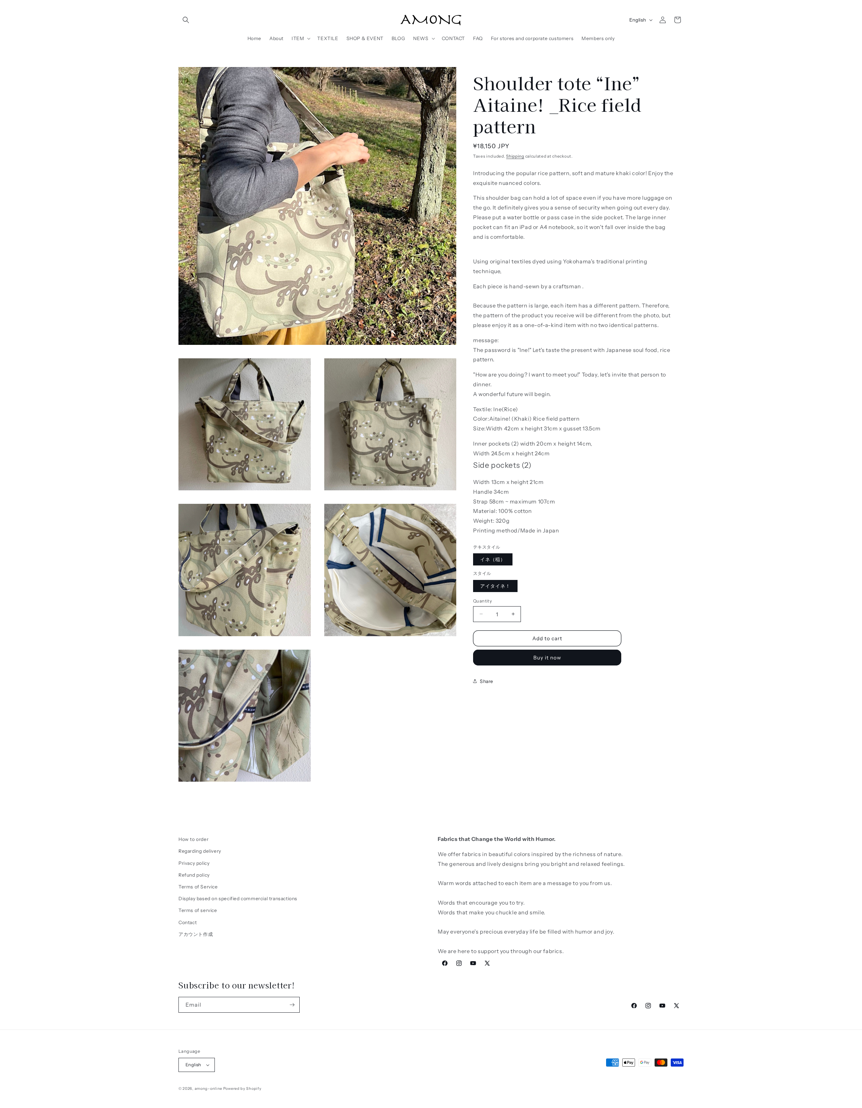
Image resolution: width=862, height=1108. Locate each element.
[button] (185, 19)
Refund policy (194, 875)
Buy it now (547, 657)
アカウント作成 (195, 934)
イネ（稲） (492, 559)
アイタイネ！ (495, 586)
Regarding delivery (199, 851)
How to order (193, 839)
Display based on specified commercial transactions (237, 898)
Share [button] (486, 681)
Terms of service (197, 910)
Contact (187, 922)
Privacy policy (193, 863)
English (637, 20)
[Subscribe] (292, 1005)
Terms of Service (198, 887)
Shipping (515, 156)
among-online (208, 1088)
